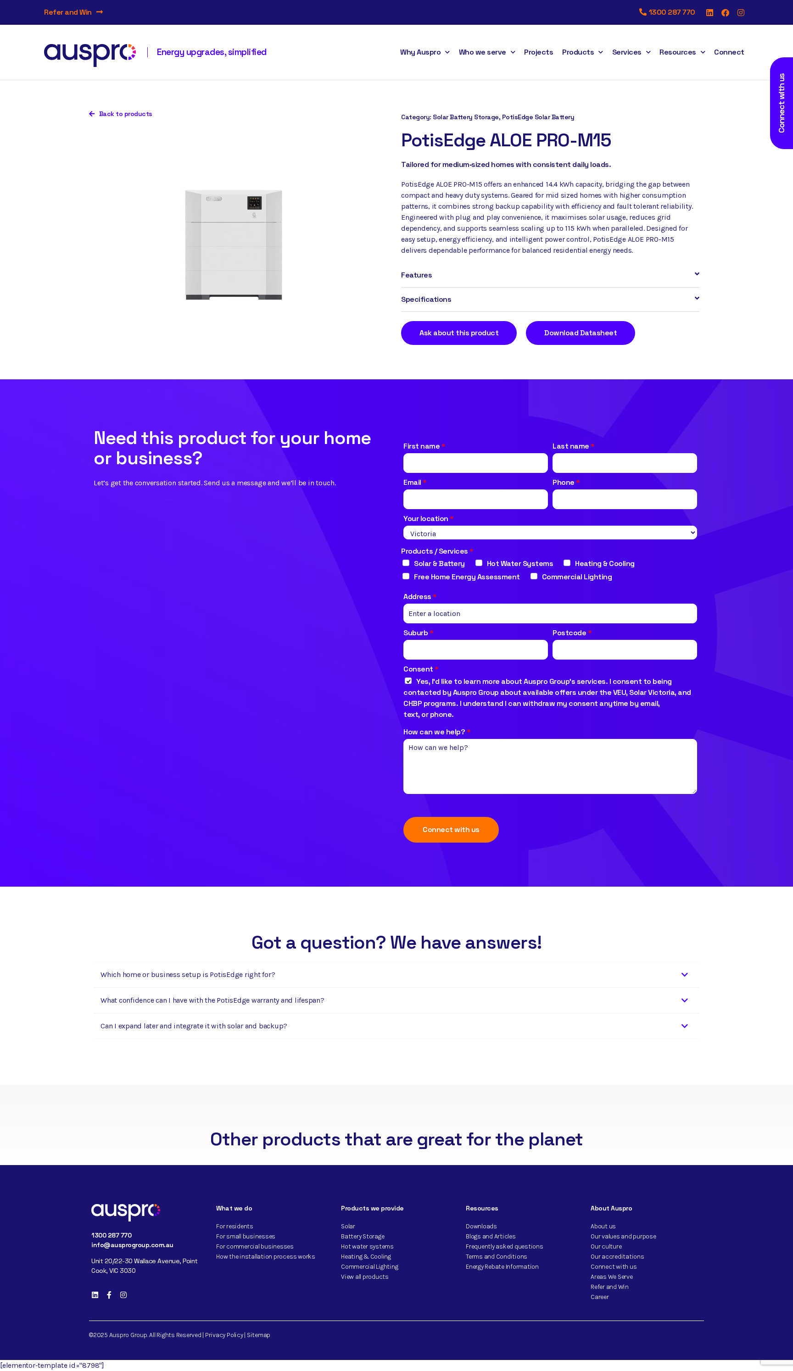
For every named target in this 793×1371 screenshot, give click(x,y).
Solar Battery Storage (466, 117)
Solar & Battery (439, 563)
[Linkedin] (710, 12)
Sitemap (258, 1335)
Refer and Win (68, 12)
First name (424, 446)
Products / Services (437, 551)
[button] (550, 275)
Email (415, 482)
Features (416, 275)
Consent (421, 669)
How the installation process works (265, 1256)
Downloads (481, 1226)
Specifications (426, 299)
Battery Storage (362, 1236)
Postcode (572, 633)
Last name (574, 446)
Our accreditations (617, 1256)
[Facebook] (725, 12)
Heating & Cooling (605, 563)
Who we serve (482, 52)
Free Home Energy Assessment (467, 577)
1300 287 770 (111, 1235)
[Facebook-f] (109, 1295)
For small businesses (245, 1236)
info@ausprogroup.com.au (132, 1245)
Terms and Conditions (496, 1256)
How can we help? (437, 732)
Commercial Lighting (577, 577)
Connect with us (451, 829)
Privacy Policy (224, 1335)
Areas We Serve (612, 1277)
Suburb (418, 633)
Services (627, 52)
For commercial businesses (255, 1246)
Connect (729, 52)
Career (600, 1297)
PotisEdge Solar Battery (538, 117)
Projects (538, 52)
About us (603, 1226)
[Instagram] (741, 12)
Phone (566, 482)
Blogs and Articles (491, 1236)
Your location (428, 518)
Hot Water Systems (520, 563)
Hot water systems (367, 1246)
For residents (234, 1226)
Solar (348, 1226)
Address (420, 596)
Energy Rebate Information (502, 1267)
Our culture (606, 1246)
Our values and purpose (623, 1236)
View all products (365, 1277)
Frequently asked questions (504, 1246)
